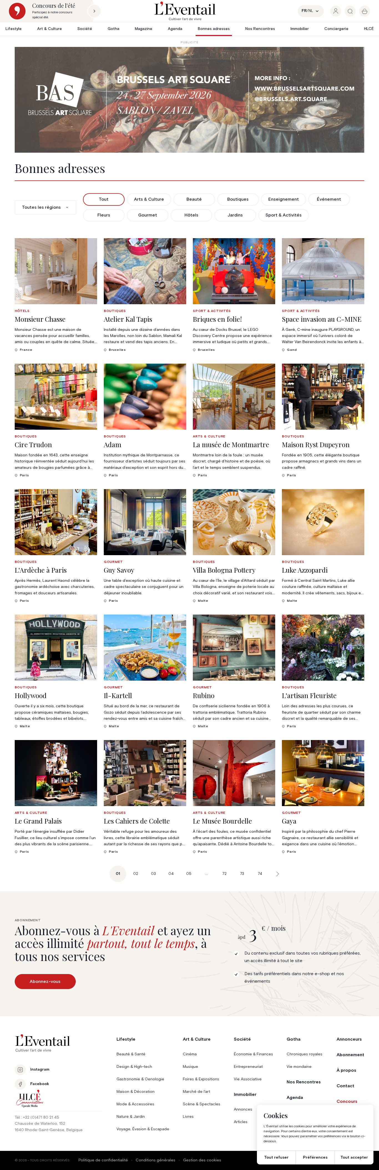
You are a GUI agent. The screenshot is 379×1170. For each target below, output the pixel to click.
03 (153, 874)
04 (171, 874)
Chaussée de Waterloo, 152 (40, 1124)
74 (260, 874)
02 (135, 874)
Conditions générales (155, 1160)
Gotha (113, 29)
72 (224, 874)
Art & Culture (49, 29)
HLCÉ (369, 29)
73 (242, 874)
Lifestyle (14, 29)
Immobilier (299, 29)
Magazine (143, 29)
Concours (347, 1101)
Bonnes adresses (214, 29)
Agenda (175, 29)
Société (84, 29)
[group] (335, 11)
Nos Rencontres (260, 29)
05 (188, 874)
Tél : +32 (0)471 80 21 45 (37, 1117)
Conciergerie (336, 29)
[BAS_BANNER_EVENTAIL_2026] (190, 100)
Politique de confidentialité (103, 1160)
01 (118, 874)
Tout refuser (276, 1157)
